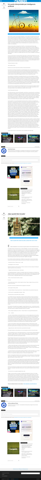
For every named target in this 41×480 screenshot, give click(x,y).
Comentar (4, 8)
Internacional (8, 388)
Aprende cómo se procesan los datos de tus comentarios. (22, 163)
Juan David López (18, 8)
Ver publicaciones (37, 146)
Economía (30, 390)
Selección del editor (5, 390)
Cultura (19, 137)
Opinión (22, 137)
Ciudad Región (4, 388)
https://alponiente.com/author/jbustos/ (30, 383)
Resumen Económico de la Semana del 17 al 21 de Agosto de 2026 (34, 139)
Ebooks (3, 474)
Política (6, 389)
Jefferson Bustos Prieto (4, 215)
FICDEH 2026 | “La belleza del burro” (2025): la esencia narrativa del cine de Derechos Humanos (27, 200)
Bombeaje (20, 138)
